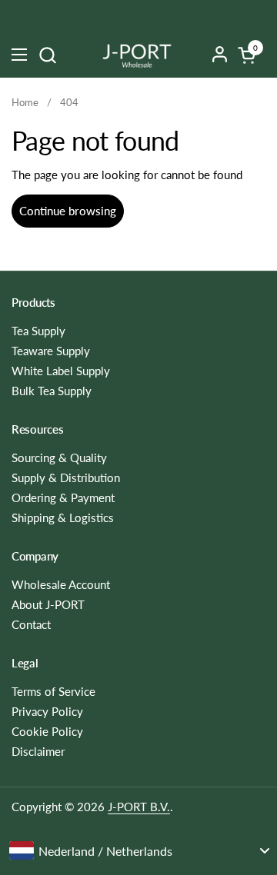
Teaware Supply (51, 351)
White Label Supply (61, 371)
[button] (47, 55)
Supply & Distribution (66, 477)
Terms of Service (53, 691)
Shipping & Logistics (63, 517)
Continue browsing (67, 211)
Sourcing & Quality (59, 457)
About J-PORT (48, 604)
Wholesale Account (61, 584)
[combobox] (138, 850)
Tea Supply (38, 331)
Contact (31, 624)
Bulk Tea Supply (52, 391)
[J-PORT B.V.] (136, 54)
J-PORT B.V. (139, 806)
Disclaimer (38, 751)
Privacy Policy (47, 711)
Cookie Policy (47, 731)
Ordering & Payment (63, 497)
